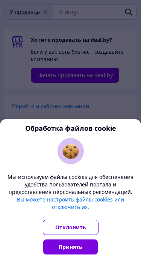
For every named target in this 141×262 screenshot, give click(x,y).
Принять (70, 246)
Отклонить (70, 227)
